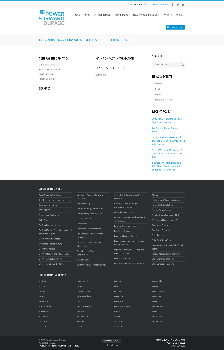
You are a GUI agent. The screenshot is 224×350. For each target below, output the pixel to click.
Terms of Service (59, 346)
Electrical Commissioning (49, 225)
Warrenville (157, 281)
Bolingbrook (44, 311)
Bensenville (43, 301)
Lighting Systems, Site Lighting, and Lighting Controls (129, 251)
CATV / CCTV (44, 210)
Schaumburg (119, 316)
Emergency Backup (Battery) (51, 264)
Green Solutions (83, 260)
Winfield (155, 311)
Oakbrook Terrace (122, 306)
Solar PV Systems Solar (161, 240)
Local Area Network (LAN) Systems (129, 263)
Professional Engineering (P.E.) (165, 220)
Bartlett (42, 291)
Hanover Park (82, 316)
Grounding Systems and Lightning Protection (128, 197)
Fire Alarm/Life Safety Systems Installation (90, 235)
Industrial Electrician (123, 212)
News (157, 89)
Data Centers (44, 220)
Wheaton (156, 301)
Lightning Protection (123, 258)
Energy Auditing (83, 204)
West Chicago (158, 291)
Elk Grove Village (84, 296)
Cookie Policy (73, 346)
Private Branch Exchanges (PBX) (165, 215)
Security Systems (159, 235)
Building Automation (48, 205)
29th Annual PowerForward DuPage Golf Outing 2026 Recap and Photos (168, 141)
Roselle (117, 311)
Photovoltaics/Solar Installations (166, 200)
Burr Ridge (43, 316)
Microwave (157, 195)
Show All (158, 83)
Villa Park (118, 326)
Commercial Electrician (49, 215)
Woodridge (157, 321)
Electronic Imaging (47, 249)
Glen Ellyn (81, 311)
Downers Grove (83, 291)
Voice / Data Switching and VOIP (166, 254)
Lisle (116, 286)
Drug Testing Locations (157, 4)
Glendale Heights (84, 306)
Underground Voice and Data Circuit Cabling (167, 247)
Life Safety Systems (122, 231)
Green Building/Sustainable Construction (88, 253)
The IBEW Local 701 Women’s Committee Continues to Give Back (167, 153)
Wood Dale (157, 316)
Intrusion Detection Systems (126, 226)
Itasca (79, 326)
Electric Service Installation (50, 259)
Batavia (42, 296)
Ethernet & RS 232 (84, 219)
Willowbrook (157, 306)
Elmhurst (80, 301)
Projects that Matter (164, 99)
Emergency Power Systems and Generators (90, 197)
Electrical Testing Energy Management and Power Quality (55, 232)
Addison (42, 281)
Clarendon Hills (83, 281)
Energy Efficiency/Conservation (90, 209)
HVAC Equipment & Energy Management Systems (125, 205)
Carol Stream (44, 321)
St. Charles (118, 321)
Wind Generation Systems (163, 264)
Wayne (155, 286)
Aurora (42, 286)
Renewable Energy (160, 225)
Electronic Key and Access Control (91, 265)
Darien (79, 286)
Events (158, 94)
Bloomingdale (45, 306)
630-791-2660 (135, 4)
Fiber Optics (82, 224)
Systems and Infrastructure (50, 244)
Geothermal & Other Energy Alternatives (89, 244)
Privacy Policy (44, 346)
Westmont (156, 296)
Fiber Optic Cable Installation (89, 229)
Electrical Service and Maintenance (54, 254)
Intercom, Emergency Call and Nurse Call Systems (129, 219)
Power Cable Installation (162, 205)
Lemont (117, 281)
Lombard (118, 291)
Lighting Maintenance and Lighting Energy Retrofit (129, 243)
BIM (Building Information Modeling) (54, 200)
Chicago (42, 326)
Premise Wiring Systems (162, 210)
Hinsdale (80, 321)
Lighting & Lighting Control (125, 236)
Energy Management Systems (89, 214)
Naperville (118, 296)
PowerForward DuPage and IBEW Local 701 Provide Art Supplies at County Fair (166, 166)
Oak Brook (119, 301)
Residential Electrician (161, 230)
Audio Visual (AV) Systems (50, 195)
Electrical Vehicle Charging (50, 239)
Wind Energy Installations (163, 259)
